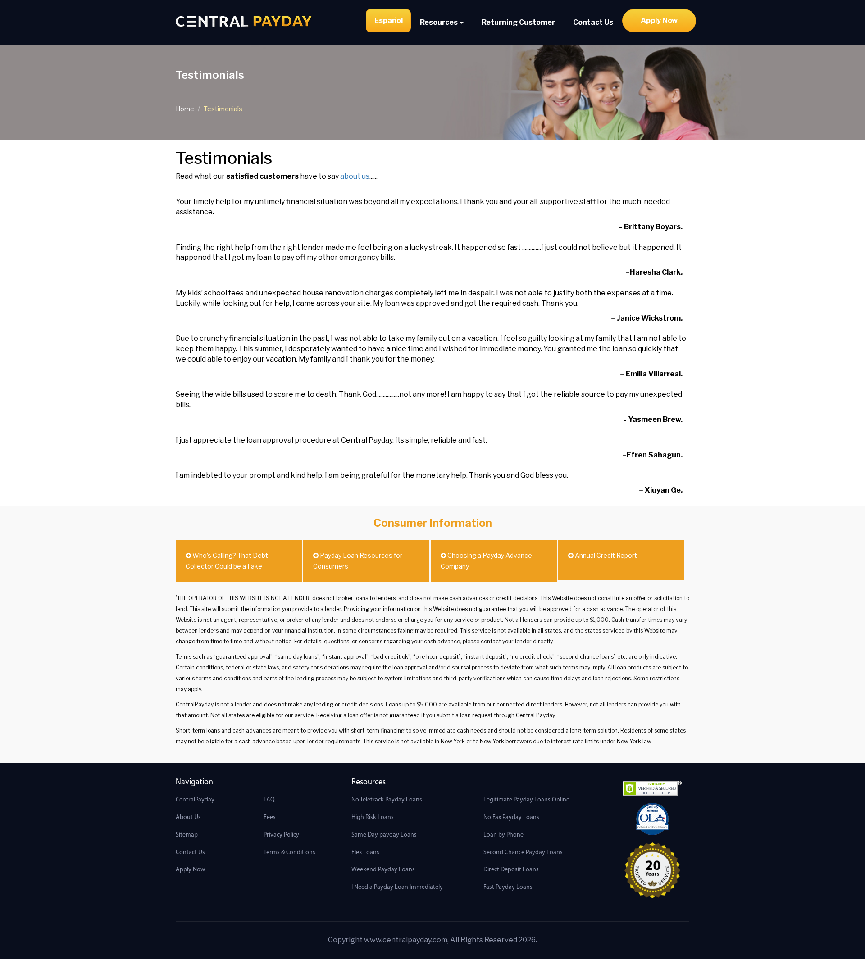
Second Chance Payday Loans (523, 852)
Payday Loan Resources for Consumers (357, 561)
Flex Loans (365, 852)
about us (354, 176)
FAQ (269, 799)
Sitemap (187, 835)
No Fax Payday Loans (511, 817)
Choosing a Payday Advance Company (486, 561)
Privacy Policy (281, 835)
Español (388, 20)
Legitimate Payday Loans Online (526, 799)
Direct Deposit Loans (511, 869)
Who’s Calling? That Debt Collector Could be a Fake (227, 561)
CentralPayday (195, 799)
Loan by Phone (503, 835)
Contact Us (593, 22)
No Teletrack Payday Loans (386, 799)
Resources (439, 22)
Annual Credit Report (605, 555)
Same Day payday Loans (384, 835)
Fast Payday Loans (508, 887)
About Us (188, 817)
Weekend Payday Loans (383, 869)
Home (185, 109)
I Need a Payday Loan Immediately (397, 887)
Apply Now (659, 20)
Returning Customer (518, 22)
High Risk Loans (372, 817)
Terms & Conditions (289, 852)
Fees (270, 817)
